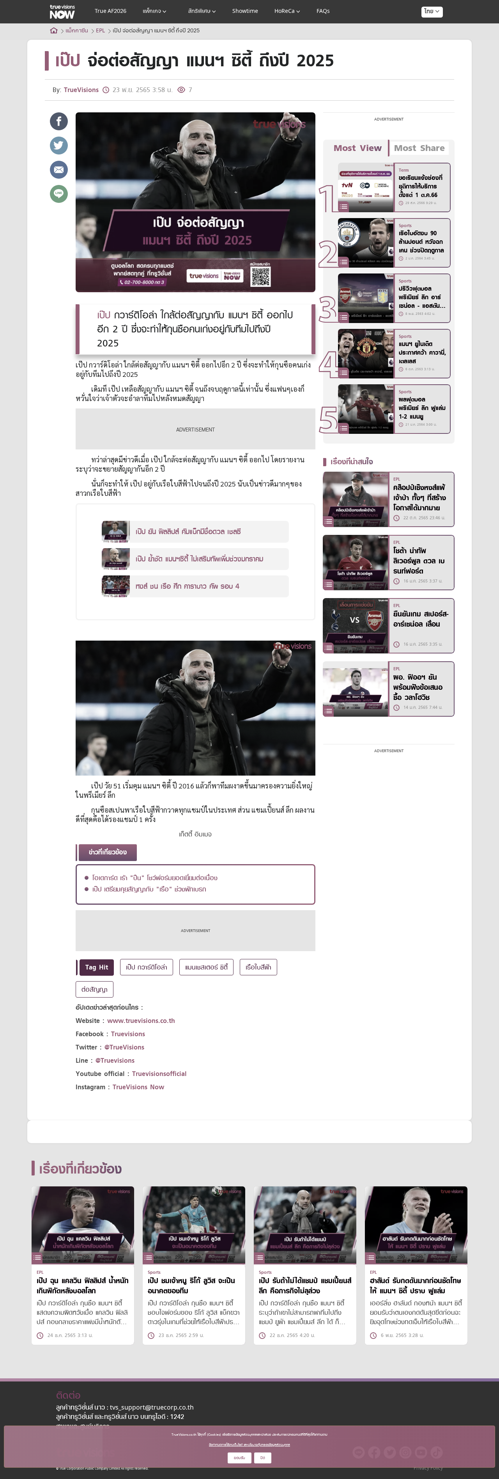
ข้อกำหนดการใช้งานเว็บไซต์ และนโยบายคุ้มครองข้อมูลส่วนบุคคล (249, 1444)
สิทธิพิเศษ (199, 11)
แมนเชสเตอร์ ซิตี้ (206, 967)
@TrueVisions (124, 1047)
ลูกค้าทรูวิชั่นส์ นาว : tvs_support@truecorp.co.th (125, 1408)
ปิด (262, 1458)
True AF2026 (110, 11)
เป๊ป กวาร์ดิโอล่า (146, 967)
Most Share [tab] (419, 148)
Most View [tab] (358, 148)
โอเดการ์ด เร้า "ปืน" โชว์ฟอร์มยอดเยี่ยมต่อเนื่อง (155, 877)
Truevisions (128, 1034)
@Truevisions (115, 1060)
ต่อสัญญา (94, 989)
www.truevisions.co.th (141, 1021)
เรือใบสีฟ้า (258, 967)
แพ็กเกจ (152, 11)
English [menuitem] (426, 39)
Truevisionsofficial (159, 1074)
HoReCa (284, 11)
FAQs (323, 11)
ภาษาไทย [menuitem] (425, 27)
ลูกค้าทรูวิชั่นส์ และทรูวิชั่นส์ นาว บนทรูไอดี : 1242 (120, 1417)
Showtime (245, 11)
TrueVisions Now (138, 1087)
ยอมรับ (239, 1458)
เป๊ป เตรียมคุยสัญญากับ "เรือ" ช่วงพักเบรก (149, 889)
